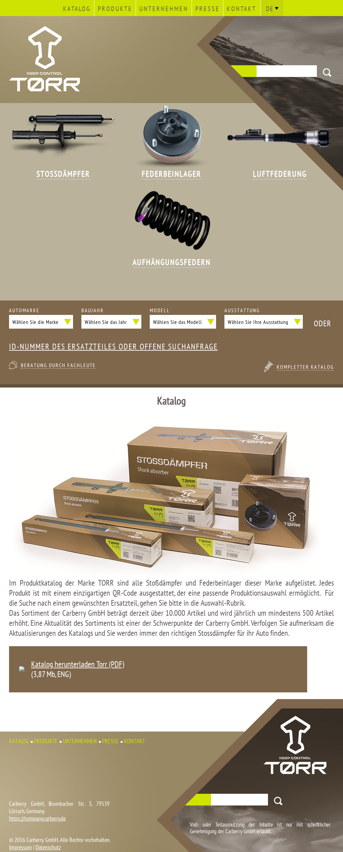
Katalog (77, 8)
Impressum (20, 847)
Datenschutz (48, 847)
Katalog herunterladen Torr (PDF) (77, 664)
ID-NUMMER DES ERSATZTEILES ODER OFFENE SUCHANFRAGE (113, 346)
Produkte (115, 8)
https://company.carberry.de (37, 818)
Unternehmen (163, 8)
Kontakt (241, 8)
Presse (207, 8)
